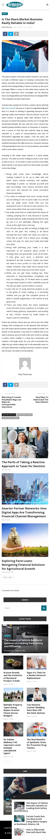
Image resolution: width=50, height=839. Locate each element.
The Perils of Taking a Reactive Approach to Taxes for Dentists (23, 464)
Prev (5, 577)
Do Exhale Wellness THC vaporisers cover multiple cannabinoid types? (12, 746)
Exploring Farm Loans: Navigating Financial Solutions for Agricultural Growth (23, 565)
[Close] (14, 796)
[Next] (9, 761)
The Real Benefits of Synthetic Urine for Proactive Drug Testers (37, 743)
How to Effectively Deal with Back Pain (36, 831)
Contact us (10, 828)
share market (10, 108)
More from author (24, 415)
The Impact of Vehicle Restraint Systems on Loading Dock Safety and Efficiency (31, 807)
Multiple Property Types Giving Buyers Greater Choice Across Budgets (12, 710)
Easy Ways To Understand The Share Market (40, 399)
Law (7, 799)
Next (10, 577)
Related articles (9, 415)
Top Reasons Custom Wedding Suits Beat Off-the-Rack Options (36, 708)
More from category (10, 418)
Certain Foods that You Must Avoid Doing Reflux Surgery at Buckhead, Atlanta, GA (30, 820)
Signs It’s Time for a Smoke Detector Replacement (36, 675)
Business (7, 636)
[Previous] (5, 761)
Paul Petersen (7, 27)
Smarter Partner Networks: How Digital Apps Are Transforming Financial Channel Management (24, 512)
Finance (4, 13)
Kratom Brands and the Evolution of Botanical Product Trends (12, 676)
